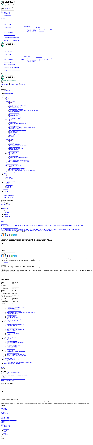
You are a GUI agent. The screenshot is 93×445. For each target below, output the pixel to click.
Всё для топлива (13, 103)
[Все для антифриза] (12, 31)
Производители (4, 413)
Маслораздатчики (7, 230)
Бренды (2, 422)
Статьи (2, 424)
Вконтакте (7, 211)
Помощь (3, 414)
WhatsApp (7, 216)
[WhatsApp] (11, 235)
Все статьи (3, 377)
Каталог (8, 99)
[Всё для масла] (12, 23)
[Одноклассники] (3, 235)
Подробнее (3, 407)
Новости (3, 410)
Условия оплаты (5, 416)
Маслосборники (16, 230)
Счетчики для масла (39, 229)
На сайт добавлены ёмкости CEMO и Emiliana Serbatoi (14, 375)
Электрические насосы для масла (9, 229)
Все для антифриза (37, 225)
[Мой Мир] (5, 235)
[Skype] (14, 235)
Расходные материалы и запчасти (76, 225)
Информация (4, 421)
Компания (3, 408)
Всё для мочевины (13, 156)
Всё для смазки (13, 141)
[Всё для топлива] (12, 20)
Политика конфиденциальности (8, 420)
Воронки (36, 230)
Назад (7, 98)
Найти (2, 438)
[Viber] (9, 235)
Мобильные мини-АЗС (47, 225)
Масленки (40, 230)
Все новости (4, 367)
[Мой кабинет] (1, 16)
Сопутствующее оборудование (16, 168)
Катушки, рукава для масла (27, 230)
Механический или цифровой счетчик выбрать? (13, 379)
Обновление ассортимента (7, 369)
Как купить (9, 177)
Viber (6, 214)
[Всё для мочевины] (12, 28)
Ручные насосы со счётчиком (8, 380)
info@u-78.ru (8, 8)
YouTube (7, 212)
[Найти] (1, 11)
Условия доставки (5, 417)
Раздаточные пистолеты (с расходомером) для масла (57, 229)
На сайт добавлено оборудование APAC (10, 372)
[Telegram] (16, 235)
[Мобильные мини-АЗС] (12, 33)
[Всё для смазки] (12, 25)
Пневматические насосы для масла (25, 229)
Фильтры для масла (48, 230)
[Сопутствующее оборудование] (12, 36)
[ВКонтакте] (1, 235)
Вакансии (3, 412)
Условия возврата (5, 418)
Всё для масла (12, 122)
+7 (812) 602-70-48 (5, 12)
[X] (7, 235)
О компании (9, 185)
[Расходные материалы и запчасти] (12, 39)
